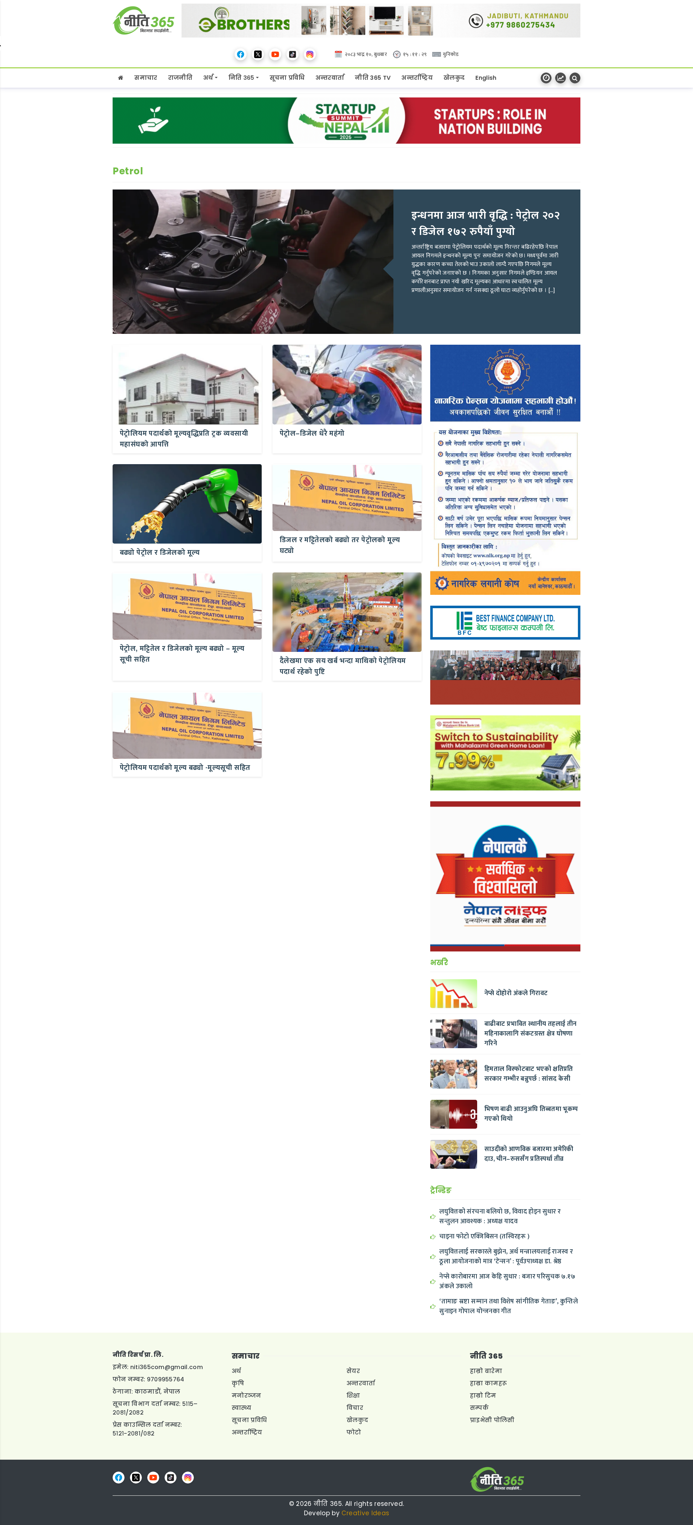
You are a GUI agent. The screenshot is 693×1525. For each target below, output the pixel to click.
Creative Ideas (365, 1513)
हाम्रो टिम (483, 1395)
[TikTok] (292, 54)
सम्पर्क (479, 1408)
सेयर (353, 1371)
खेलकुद (454, 78)
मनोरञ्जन (246, 1395)
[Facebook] (241, 54)
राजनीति (180, 78)
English (485, 78)
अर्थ (208, 78)
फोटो (353, 1432)
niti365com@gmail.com (166, 1367)
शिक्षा (353, 1395)
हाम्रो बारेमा (486, 1371)
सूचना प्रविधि (287, 78)
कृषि (238, 1383)
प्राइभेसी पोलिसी (492, 1420)
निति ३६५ (241, 78)
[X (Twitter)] (258, 54)
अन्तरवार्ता (329, 78)
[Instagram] (310, 54)
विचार (354, 1408)
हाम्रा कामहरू (488, 1383)
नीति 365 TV (373, 78)
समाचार (145, 78)
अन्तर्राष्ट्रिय (417, 78)
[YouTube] (275, 54)
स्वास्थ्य (242, 1408)
